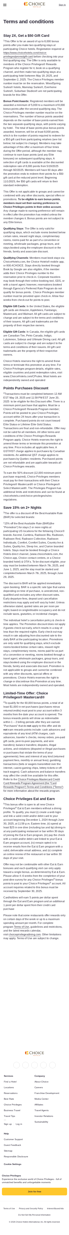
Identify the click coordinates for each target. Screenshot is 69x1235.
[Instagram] (25, 1065)
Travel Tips (10, 1116)
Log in (19, 1124)
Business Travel (12, 1110)
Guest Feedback (13, 1145)
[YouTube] (52, 1065)
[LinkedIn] (34, 1065)
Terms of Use (42, 1018)
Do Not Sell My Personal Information (34, 1215)
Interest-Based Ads (56, 1208)
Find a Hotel (11, 1081)
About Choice (42, 1081)
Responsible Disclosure (17, 1156)
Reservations (11, 1093)
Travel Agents (41, 1110)
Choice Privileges (13, 1104)
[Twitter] (43, 1065)
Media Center (42, 1099)
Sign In (62, 5)
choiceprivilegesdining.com (39, 1026)
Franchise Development (47, 1093)
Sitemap (8, 1150)
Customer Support (14, 1139)
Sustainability (42, 1122)
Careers (38, 1087)
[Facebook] (16, 1065)
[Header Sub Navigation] (5, 5)
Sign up (8, 1124)
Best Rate (9, 1099)
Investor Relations (44, 1116)
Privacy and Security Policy (30, 1208)
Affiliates (39, 1104)
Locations (9, 1087)
